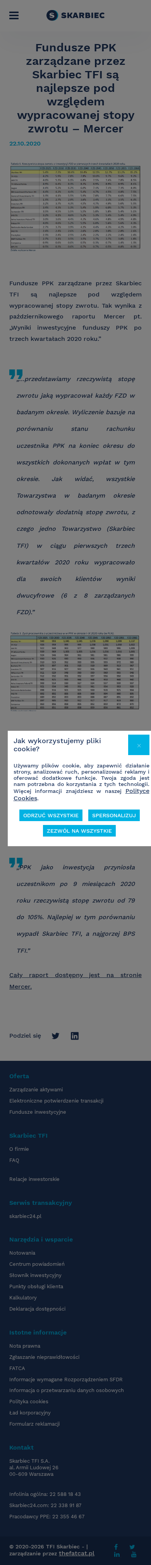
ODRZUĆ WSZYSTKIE (51, 815)
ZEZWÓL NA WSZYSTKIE (79, 831)
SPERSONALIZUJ (114, 815)
